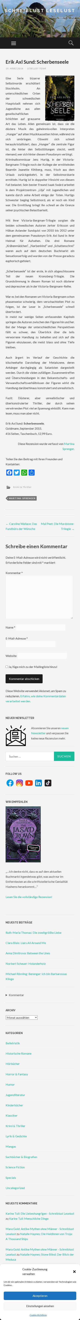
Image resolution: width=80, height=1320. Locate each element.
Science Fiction (15, 1167)
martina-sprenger (22, 498)
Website (11, 655)
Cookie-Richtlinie (38, 1315)
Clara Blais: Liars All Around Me (26, 943)
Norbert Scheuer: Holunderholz (26, 963)
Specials (11, 1177)
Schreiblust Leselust (40, 10)
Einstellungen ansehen (40, 1306)
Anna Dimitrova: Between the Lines (28, 953)
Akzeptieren (40, 1295)
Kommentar (14, 573)
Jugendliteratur (15, 1095)
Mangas (11, 1146)
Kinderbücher (14, 1105)
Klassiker (11, 1115)
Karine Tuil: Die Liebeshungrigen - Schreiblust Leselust (40, 1213)
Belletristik (13, 1043)
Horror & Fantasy (17, 1074)
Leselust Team (36, 68)
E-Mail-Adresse (17, 638)
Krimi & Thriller (22, 487)
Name (10, 627)
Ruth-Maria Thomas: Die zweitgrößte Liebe (33, 932)
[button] (74, 1271)
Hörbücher (13, 1063)
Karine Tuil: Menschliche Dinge (29, 1218)
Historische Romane (18, 1053)
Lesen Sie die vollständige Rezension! (29, 897)
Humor (10, 1084)
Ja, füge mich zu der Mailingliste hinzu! (32, 666)
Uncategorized (15, 1188)
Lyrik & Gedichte (16, 1136)
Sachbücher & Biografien (21, 1157)
